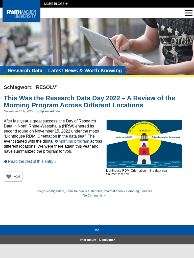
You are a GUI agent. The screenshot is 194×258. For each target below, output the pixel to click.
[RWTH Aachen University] (21, 20)
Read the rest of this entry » (32, 161)
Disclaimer (107, 240)
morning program (74, 141)
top (97, 230)
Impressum (88, 240)
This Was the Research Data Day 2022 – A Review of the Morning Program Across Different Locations (89, 101)
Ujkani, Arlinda (50, 111)
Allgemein (57, 191)
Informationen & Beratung (121, 191)
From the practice (77, 191)
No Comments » (94, 195)
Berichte (96, 191)
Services (146, 191)
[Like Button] (9, 176)
